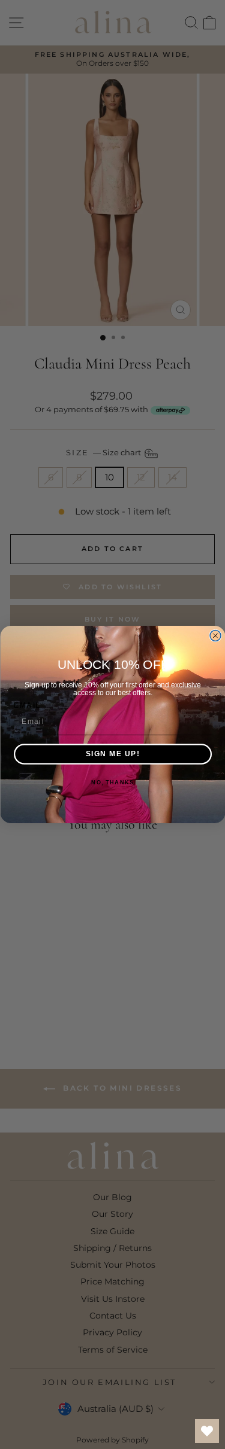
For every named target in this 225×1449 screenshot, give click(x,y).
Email (27, 705)
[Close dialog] (215, 636)
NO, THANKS (112, 783)
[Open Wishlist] (207, 1431)
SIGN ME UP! (112, 754)
